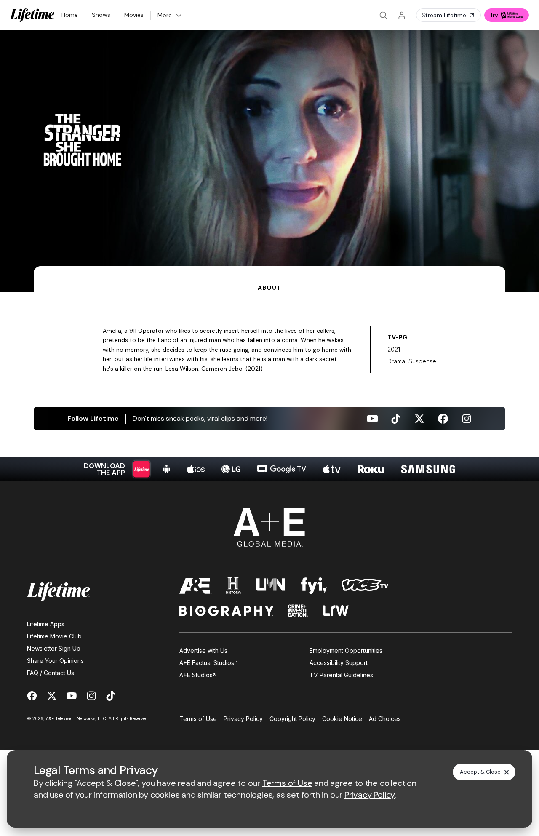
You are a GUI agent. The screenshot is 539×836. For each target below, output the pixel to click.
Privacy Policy (243, 718)
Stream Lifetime (444, 15)
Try (494, 15)
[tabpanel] (269, 386)
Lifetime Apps (45, 624)
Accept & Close (480, 771)
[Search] (383, 15)
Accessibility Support (339, 662)
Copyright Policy (292, 718)
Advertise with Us (203, 650)
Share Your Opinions (55, 660)
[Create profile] (402, 15)
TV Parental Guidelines (341, 674)
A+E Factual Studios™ (208, 662)
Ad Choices (385, 718)
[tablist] (269, 279)
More (164, 15)
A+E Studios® (198, 674)
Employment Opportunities (346, 650)
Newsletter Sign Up (53, 648)
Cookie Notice (342, 718)
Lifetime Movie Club (54, 636)
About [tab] (269, 287)
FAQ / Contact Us (50, 672)
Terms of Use (198, 718)
